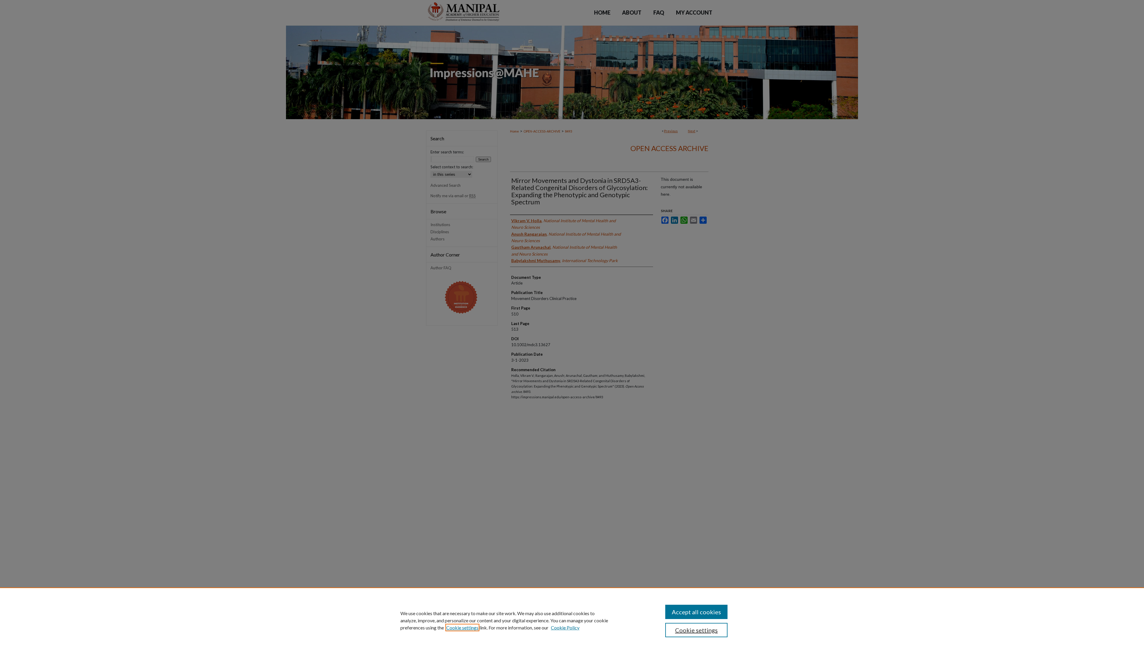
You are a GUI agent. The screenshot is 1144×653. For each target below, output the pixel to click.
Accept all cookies (696, 611)
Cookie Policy (565, 627)
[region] (572, 620)
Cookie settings (462, 627)
